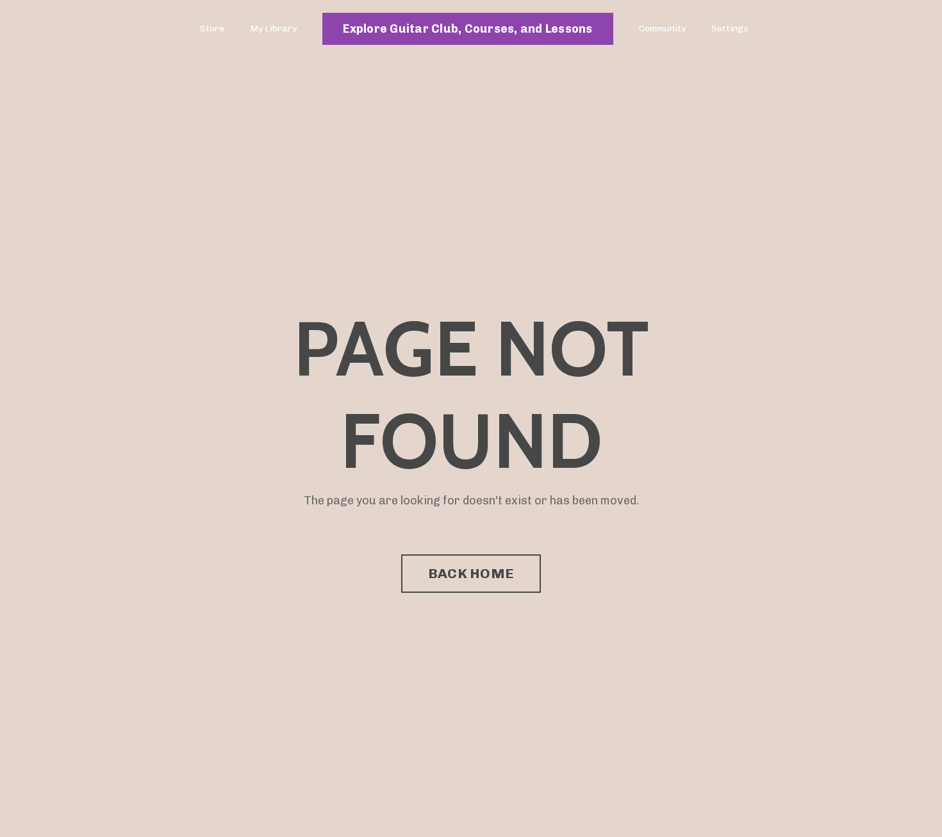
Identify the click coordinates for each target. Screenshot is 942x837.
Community (662, 28)
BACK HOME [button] (471, 573)
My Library (273, 28)
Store (212, 28)
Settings (729, 28)
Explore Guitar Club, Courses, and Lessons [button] (467, 29)
